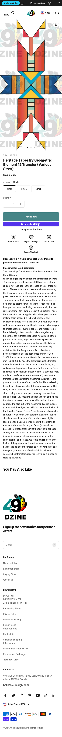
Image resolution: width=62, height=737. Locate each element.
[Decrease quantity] (7, 204)
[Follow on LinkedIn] (54, 695)
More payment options (31, 229)
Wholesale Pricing (12, 619)
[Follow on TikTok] (46, 695)
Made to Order (11, 3)
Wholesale (8, 579)
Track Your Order (11, 659)
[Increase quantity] (20, 204)
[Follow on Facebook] (5, 695)
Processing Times (12, 608)
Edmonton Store (37, 3)
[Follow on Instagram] (21, 695)
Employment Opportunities (10, 627)
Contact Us (8, 634)
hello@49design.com (16, 685)
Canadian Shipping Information (12, 641)
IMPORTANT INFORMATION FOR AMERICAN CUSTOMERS (15, 599)
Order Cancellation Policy (15, 648)
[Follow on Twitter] (13, 695)
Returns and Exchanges (15, 654)
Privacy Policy (10, 614)
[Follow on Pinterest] (30, 695)
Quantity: (7, 197)
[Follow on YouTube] (38, 695)
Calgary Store (9, 574)
